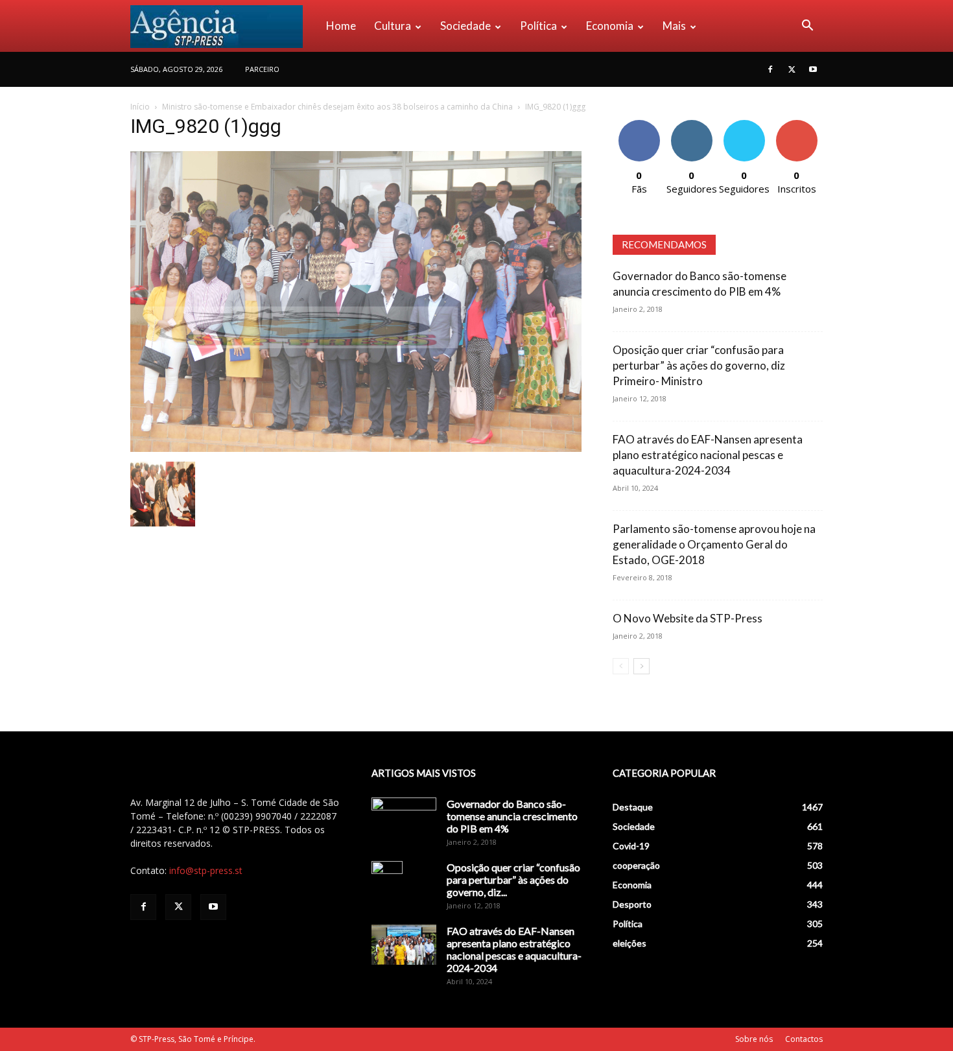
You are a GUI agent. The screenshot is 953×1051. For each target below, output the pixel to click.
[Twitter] (791, 69)
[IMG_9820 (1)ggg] (356, 448)
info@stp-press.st (205, 870)
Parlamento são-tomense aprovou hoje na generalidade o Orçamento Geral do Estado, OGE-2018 (714, 544)
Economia (609, 25)
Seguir (691, 125)
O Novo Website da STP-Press (687, 618)
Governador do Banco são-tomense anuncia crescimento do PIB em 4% (512, 815)
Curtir (639, 125)
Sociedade (465, 25)
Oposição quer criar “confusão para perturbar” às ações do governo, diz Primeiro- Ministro (699, 365)
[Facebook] (770, 69)
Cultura (392, 25)
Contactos (804, 1039)
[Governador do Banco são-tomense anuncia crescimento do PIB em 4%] (403, 820)
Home (341, 25)
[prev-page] (621, 666)
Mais (674, 25)
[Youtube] (813, 69)
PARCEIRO (262, 69)
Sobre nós (754, 1039)
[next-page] (641, 666)
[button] (807, 27)
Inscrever (797, 125)
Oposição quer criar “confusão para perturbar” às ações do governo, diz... (513, 879)
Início (140, 106)
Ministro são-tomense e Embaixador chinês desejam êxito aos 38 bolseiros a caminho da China (337, 106)
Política (538, 25)
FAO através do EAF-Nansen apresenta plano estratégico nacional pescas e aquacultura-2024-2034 (708, 454)
